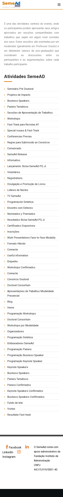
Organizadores (15, 331)
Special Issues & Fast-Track (23, 130)
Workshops (13, 118)
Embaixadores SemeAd (20, 343)
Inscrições (13, 231)
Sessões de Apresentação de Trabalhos (30, 112)
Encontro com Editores (20, 207)
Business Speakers (18, 100)
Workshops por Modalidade (23, 325)
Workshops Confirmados (21, 267)
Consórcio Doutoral (18, 279)
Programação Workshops (21, 313)
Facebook (15, 447)
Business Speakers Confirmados (25, 396)
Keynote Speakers (17, 367)
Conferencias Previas (19, 136)
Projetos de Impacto (18, 94)
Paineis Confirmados (19, 385)
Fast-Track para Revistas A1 (23, 124)
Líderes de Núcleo (17, 190)
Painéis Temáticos (17, 106)
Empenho (12, 261)
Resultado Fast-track (19, 414)
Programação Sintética (20, 337)
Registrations (14, 178)
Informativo (13, 160)
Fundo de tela (15, 402)
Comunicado (14, 148)
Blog (9, 301)
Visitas (11, 408)
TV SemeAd (14, 196)
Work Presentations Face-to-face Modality (31, 237)
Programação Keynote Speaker (24, 361)
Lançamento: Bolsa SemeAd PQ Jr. (26, 166)
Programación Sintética (20, 201)
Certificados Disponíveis (21, 225)
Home (10, 307)
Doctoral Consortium (18, 285)
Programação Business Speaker (25, 355)
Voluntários (13, 172)
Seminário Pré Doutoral (20, 88)
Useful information (17, 255)
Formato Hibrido (16, 243)
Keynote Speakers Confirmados (25, 390)
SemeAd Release (17, 154)
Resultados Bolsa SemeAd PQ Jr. (26, 219)
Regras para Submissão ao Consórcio (28, 142)
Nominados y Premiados (21, 213)
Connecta (12, 249)
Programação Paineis (19, 349)
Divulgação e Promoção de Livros (26, 184)
